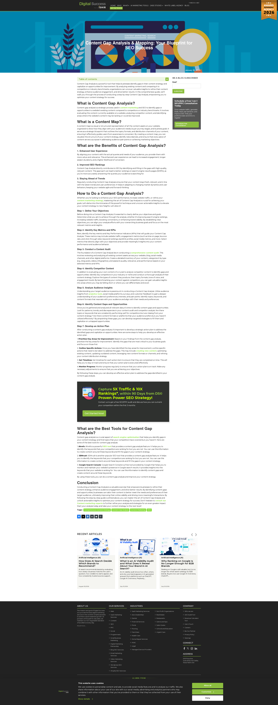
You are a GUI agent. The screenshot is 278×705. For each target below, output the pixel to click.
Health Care (136, 635)
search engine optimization (126, 437)
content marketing (129, 108)
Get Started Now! (94, 413)
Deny (207, 698)
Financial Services (138, 622)
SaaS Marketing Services (140, 611)
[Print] (92, 516)
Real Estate (160, 615)
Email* (174, 82)
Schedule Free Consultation (181, 124)
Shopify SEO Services (118, 671)
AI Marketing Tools (139, 6)
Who (119, 6)
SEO (149, 510)
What (125, 6)
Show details (84, 699)
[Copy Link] (101, 516)
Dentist (134, 618)
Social (113, 631)
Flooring (135, 629)
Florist (134, 625)
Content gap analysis (120, 510)
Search (151, 35)
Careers (187, 627)
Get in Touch (116, 8)
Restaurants (160, 618)
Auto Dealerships (138, 615)
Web (112, 611)
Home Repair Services (140, 639)
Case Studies (156, 6)
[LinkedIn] (87, 516)
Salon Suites (160, 625)
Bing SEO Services (117, 650)
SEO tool (107, 446)
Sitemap (188, 638)
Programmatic (116, 634)
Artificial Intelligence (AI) (90, 558)
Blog (187, 6)
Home (113, 6)
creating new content (146, 351)
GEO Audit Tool (190, 615)
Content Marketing (135, 35)
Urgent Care (160, 632)
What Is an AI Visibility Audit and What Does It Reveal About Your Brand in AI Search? (137, 565)
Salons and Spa (161, 622)
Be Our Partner (190, 631)
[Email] (96, 516)
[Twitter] (83, 516)
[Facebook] (79, 516)
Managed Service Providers (141, 649)
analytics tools (95, 294)
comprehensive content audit (145, 253)
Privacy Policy (189, 634)
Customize (206, 692)
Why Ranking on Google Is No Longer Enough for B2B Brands (177, 563)
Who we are (189, 611)
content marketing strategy (90, 201)
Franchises (135, 632)
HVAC (134, 642)
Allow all (207, 685)
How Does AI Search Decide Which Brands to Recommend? (95, 563)
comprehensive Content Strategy (97, 510)
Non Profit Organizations (165, 611)
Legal (134, 646)
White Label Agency (174, 6)
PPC (112, 627)
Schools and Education (164, 629)
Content (113, 620)
